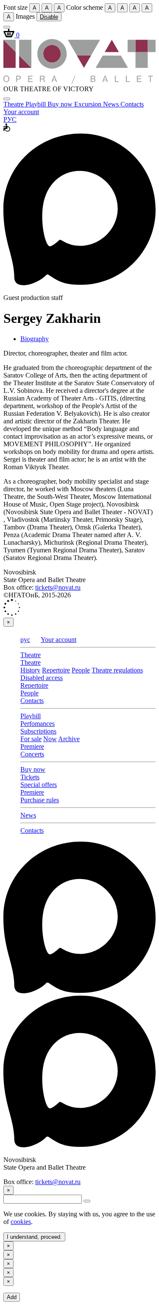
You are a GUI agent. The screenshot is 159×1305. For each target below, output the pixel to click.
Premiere (32, 746)
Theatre (14, 104)
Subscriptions (38, 731)
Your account (21, 111)
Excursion (88, 104)
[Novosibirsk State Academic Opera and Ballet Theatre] (79, 81)
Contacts (132, 104)
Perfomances (37, 723)
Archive (69, 738)
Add (12, 1297)
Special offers (38, 784)
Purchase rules (39, 800)
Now (50, 738)
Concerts (32, 754)
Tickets (29, 777)
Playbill (36, 104)
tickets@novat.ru (58, 587)
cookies (21, 1221)
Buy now (60, 104)
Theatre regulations (117, 670)
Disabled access (41, 677)
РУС (10, 119)
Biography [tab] (34, 338)
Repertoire (56, 670)
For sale (31, 738)
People (81, 670)
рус (25, 639)
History (30, 670)
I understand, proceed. (34, 1237)
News (111, 104)
